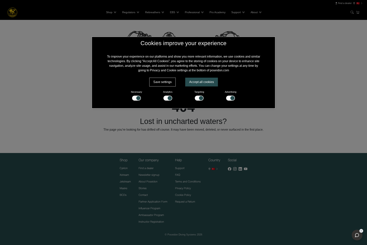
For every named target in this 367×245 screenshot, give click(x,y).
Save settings (162, 82)
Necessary (136, 92)
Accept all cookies (201, 82)
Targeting (199, 92)
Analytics (167, 92)
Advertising (230, 92)
